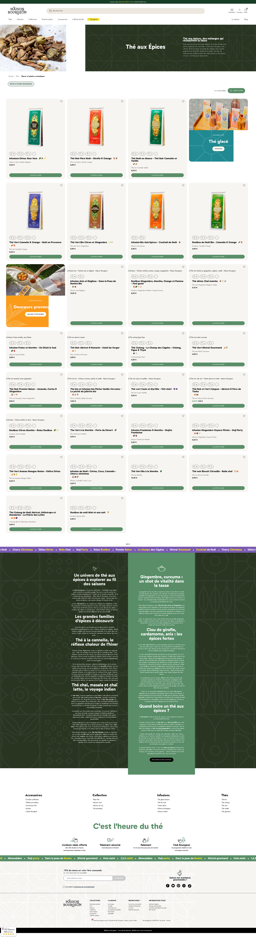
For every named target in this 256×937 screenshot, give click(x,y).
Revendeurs (111, 912)
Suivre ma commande (135, 904)
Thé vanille (225, 809)
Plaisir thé (96, 800)
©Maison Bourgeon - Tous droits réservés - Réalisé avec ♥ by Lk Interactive (128, 931)
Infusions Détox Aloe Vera (23, 158)
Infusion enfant (163, 812)
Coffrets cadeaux (94, 916)
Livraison (131, 908)
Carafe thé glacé (31, 812)
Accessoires (93, 914)
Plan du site (152, 910)
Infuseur (28, 809)
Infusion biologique (164, 809)
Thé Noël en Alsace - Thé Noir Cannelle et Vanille (154, 159)
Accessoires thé (31, 806)
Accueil (10, 76)
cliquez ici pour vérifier (130, 921)
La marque (111, 904)
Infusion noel (97, 803)
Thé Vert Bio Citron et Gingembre (88, 242)
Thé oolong (225, 803)
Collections (93, 910)
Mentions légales (153, 904)
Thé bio (224, 800)
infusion (192, 44)
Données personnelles (155, 906)
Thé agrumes (226, 812)
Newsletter (111, 914)
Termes (168, 921)
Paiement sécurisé (134, 910)
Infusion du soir (98, 806)
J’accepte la (79, 887)
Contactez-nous (112, 908)
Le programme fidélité (114, 910)
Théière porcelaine (32, 803)
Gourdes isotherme (32, 800)
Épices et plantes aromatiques (21, 84)
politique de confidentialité (84, 887)
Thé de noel (162, 803)
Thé (91, 906)
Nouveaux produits (95, 904)
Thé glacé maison (164, 800)
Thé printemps (97, 809)
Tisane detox (162, 806)
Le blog (110, 906)
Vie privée (162, 921)
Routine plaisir (93, 912)
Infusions (92, 908)
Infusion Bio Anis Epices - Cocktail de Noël (154, 242)
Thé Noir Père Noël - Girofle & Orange (91, 158)
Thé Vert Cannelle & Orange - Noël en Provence (35, 242)
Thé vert (224, 806)
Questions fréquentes (134, 906)
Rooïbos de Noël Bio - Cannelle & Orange (214, 242)
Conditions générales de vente (157, 908)
